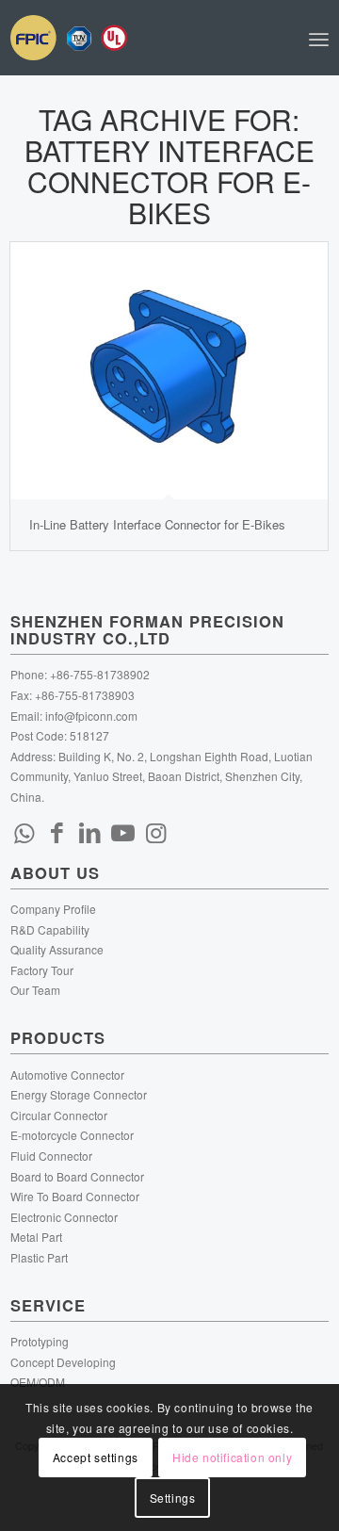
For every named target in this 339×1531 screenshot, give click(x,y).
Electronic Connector (64, 1217)
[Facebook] (57, 831)
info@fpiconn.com (91, 716)
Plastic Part (39, 1257)
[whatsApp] (24, 831)
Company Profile (53, 909)
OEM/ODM (37, 1382)
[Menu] (319, 37)
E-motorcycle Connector (72, 1135)
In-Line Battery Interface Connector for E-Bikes (157, 524)
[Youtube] (123, 831)
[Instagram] (156, 831)
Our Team (35, 990)
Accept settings (95, 1457)
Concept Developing (63, 1362)
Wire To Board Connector (74, 1196)
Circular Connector (58, 1115)
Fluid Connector (51, 1156)
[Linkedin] (90, 831)
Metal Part (36, 1237)
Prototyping (39, 1341)
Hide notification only (232, 1457)
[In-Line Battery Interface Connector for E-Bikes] (169, 370)
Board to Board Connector (77, 1176)
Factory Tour (41, 970)
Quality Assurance (57, 949)
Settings (173, 1498)
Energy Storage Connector (78, 1094)
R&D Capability (49, 929)
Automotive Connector (67, 1075)
